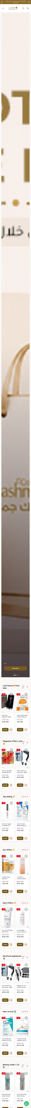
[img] (7, 702)
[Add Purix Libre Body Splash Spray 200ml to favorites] (26, 1073)
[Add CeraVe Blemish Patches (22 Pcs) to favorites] (11, 1018)
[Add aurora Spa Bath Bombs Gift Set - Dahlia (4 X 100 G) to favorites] (11, 750)
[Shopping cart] (26, 1103)
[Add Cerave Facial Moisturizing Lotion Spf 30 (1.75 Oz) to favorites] (26, 803)
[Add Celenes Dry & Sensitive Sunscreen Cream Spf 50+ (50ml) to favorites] (11, 856)
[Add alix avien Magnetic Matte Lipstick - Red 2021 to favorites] (11, 694)
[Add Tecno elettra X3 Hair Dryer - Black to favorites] (26, 750)
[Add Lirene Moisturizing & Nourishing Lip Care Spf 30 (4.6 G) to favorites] (26, 694)
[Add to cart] (11, 729)
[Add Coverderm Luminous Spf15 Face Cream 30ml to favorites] (26, 856)
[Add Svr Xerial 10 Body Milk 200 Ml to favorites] (11, 909)
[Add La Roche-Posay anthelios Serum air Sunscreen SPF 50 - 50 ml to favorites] (26, 1018)
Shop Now (15, 668)
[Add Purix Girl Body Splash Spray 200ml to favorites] (11, 1073)
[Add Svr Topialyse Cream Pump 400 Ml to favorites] (26, 909)
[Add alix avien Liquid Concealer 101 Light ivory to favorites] (11, 803)
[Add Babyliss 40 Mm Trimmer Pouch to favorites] (26, 965)
